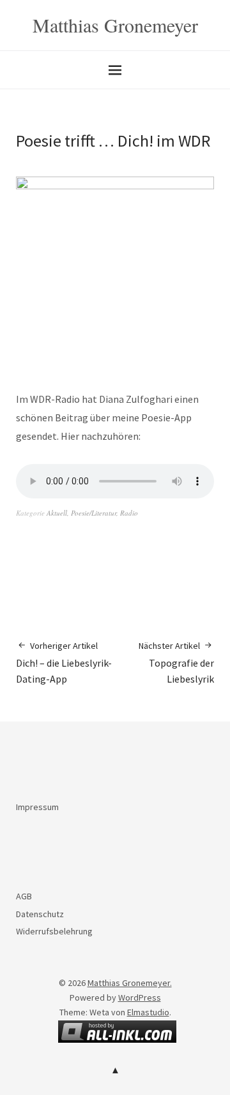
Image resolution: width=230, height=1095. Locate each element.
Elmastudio (148, 1012)
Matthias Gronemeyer (115, 25)
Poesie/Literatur (93, 513)
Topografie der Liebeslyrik (176, 662)
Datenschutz (40, 914)
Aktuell (57, 513)
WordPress (139, 997)
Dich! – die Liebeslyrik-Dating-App (64, 662)
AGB (24, 896)
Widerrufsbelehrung (54, 931)
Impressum (37, 807)
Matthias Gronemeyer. (130, 983)
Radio (129, 513)
